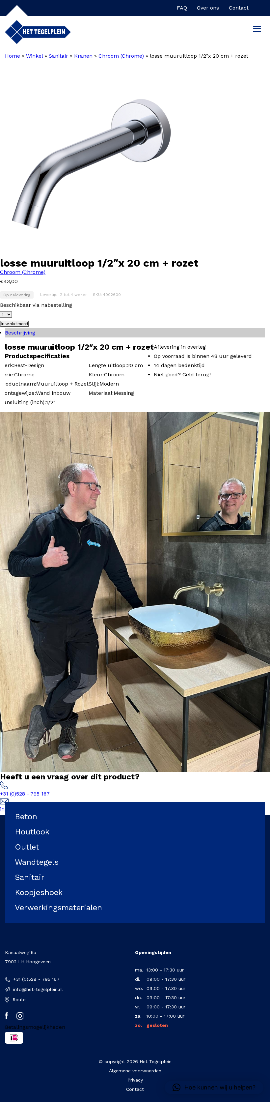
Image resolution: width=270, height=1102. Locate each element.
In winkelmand (14, 323)
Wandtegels (37, 862)
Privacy (135, 1080)
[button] (214, 1087)
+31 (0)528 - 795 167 (25, 794)
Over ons (208, 8)
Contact (239, 8)
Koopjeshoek (39, 892)
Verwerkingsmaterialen (58, 907)
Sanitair (58, 56)
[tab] (135, 332)
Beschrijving (20, 333)
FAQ (182, 8)
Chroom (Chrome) (121, 56)
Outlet (27, 847)
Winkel (34, 56)
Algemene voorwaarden (135, 1070)
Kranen (83, 56)
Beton (26, 816)
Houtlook (32, 831)
